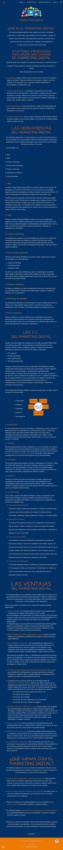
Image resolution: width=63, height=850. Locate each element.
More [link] (54, 2)
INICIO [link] (21, 2)
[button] (61, 2)
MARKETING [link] (31, 2)
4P (39, 343)
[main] (31, 38)
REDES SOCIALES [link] (43, 2)
